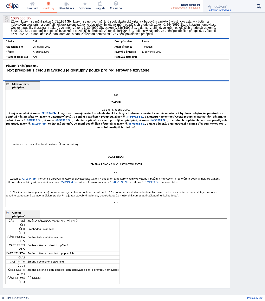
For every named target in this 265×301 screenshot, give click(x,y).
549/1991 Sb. (159, 120)
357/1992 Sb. (136, 123)
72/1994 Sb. (49, 113)
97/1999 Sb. (152, 182)
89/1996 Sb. (34, 120)
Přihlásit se (194, 7)
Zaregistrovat (178, 7)
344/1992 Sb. (134, 116)
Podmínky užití (255, 298)
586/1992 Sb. (63, 120)
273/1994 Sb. (69, 182)
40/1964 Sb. (39, 123)
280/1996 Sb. (121, 182)
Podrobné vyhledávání (219, 10)
